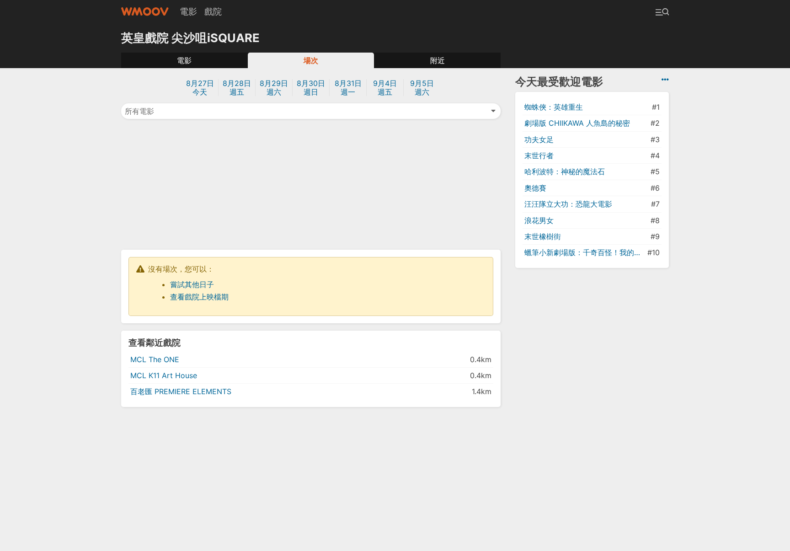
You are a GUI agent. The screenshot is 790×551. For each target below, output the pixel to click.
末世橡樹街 (542, 236)
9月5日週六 (422, 87)
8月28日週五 (237, 87)
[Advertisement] (310, 183)
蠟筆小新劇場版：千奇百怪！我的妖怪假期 (585, 252)
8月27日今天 (200, 87)
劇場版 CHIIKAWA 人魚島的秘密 (577, 123)
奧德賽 (535, 188)
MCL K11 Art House (163, 375)
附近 (437, 60)
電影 (188, 11)
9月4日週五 (385, 87)
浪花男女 (539, 220)
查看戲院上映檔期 (199, 296)
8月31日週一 (348, 87)
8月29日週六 (274, 87)
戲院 (213, 11)
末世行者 (539, 155)
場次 (311, 60)
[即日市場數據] (665, 79)
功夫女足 (539, 139)
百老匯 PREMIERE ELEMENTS (180, 391)
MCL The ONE (154, 359)
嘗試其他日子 (192, 284)
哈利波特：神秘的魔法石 (564, 171)
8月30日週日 (311, 87)
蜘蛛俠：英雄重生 (553, 107)
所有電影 (139, 111)
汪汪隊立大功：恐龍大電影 (568, 204)
